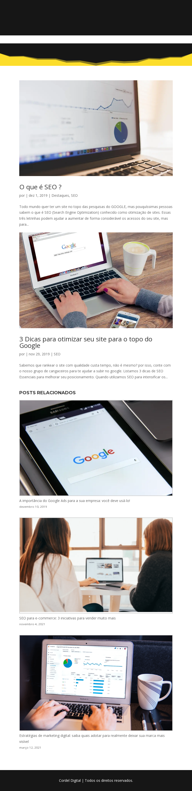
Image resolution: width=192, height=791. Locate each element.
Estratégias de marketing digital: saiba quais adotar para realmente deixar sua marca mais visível (92, 738)
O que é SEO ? (40, 186)
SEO (74, 195)
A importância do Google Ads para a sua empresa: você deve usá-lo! (74, 500)
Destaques (60, 195)
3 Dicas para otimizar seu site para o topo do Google (85, 342)
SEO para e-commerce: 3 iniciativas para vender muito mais (67, 618)
